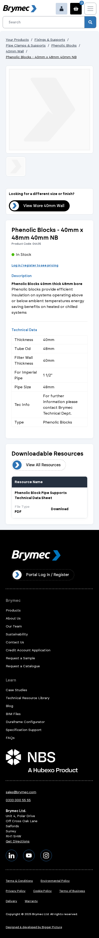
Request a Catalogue (23, 666)
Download (59, 509)
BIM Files (13, 714)
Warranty (31, 901)
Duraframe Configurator (25, 722)
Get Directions (18, 841)
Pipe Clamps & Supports (26, 45)
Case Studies (16, 690)
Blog (9, 706)
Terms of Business (72, 891)
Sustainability (17, 634)
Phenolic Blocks (64, 45)
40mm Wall (15, 51)
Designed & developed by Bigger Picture (34, 927)
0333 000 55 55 (18, 800)
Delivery (11, 901)
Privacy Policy (15, 891)
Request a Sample (20, 658)
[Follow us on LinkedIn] (11, 855)
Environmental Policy (55, 880)
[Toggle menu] (90, 8)
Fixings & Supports (49, 40)
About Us (13, 618)
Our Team (14, 626)
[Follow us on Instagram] (46, 855)
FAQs (10, 738)
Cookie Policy (42, 891)
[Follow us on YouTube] (29, 855)
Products (13, 610)
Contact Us (15, 642)
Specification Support (24, 730)
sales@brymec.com (21, 792)
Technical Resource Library (28, 698)
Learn (11, 680)
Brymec (13, 600)
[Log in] (61, 8)
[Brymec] (20, 8)
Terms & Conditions (19, 880)
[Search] (90, 22)
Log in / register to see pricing (35, 265)
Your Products (17, 40)
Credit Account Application (28, 650)
